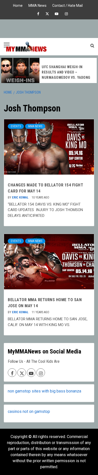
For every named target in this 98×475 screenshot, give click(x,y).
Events (16, 126)
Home (18, 5)
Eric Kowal (20, 197)
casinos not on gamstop (29, 411)
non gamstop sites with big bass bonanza (44, 391)
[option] (49, 70)
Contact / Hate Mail (67, 5)
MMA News (37, 5)
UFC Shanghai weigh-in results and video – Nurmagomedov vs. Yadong (66, 72)
